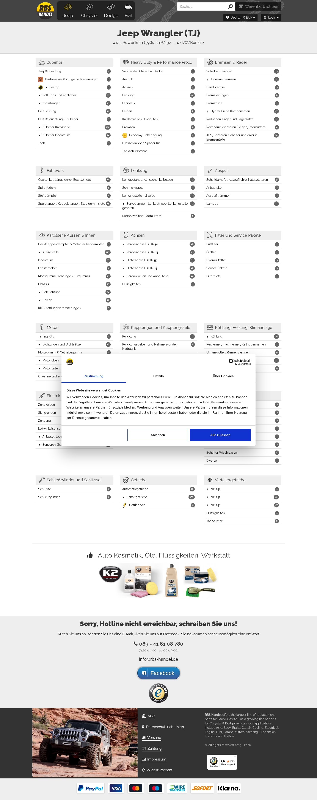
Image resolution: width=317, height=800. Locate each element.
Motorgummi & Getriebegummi (73, 352)
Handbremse (242, 87)
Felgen (157, 111)
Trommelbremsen (244, 79)
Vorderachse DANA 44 (160, 252)
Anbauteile (242, 187)
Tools (73, 143)
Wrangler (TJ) (170, 33)
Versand (153, 737)
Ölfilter (242, 252)
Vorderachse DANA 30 (160, 244)
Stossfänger (75, 103)
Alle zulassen (220, 435)
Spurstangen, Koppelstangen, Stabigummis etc (73, 203)
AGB (150, 716)
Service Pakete (242, 268)
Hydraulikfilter (242, 260)
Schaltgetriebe (160, 497)
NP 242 (244, 489)
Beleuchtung (73, 111)
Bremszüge (242, 103)
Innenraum (73, 260)
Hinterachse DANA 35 (160, 260)
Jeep (68, 15)
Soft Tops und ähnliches (75, 95)
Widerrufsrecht (159, 770)
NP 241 (244, 505)
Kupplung (157, 336)
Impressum (156, 759)
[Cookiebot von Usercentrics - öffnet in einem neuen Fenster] (232, 362)
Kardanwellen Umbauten (157, 119)
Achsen (157, 87)
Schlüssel (73, 489)
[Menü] (234, 757)
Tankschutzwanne (157, 151)
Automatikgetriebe (157, 489)
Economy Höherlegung (161, 135)
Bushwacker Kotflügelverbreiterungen (77, 79)
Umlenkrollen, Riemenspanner (242, 352)
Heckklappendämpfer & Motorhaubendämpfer (73, 244)
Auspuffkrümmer (242, 195)
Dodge (111, 15)
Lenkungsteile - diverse (157, 195)
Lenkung (157, 95)
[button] (240, 17)
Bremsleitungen (242, 95)
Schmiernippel (157, 187)
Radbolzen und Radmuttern (157, 216)
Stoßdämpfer (73, 195)
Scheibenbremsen (242, 71)
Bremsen (157, 127)
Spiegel (75, 300)
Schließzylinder (73, 497)
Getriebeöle (161, 505)
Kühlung (244, 336)
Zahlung (154, 748)
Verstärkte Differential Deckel (157, 71)
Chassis (73, 284)
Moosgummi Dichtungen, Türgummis (73, 276)
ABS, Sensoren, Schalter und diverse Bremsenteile (242, 137)
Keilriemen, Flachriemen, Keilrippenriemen (242, 344)
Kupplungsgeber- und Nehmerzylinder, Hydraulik (157, 346)
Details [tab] (158, 376)
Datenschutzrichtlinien (164, 727)
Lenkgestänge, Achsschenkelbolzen (157, 179)
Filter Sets (242, 276)
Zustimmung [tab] (94, 376)
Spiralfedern (73, 187)
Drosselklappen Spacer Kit (157, 143)
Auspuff (157, 79)
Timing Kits (73, 336)
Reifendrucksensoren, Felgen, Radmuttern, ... (242, 127)
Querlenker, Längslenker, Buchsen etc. (73, 179)
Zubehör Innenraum (75, 135)
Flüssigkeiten (157, 284)
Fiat (128, 15)
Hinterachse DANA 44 (160, 268)
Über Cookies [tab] (223, 376)
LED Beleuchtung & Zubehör (73, 119)
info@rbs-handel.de (158, 659)
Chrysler (89, 15)
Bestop (79, 87)
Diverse (242, 460)
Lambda (242, 203)
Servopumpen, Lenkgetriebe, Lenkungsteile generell (157, 206)
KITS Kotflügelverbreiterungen (73, 308)
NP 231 (244, 497)
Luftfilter (242, 244)
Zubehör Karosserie (75, 127)
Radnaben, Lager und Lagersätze (242, 119)
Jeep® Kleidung (73, 71)
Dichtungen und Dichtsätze (75, 344)
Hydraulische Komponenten (244, 111)
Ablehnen (158, 435)
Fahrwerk (157, 103)
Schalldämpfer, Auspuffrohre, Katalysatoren (242, 179)
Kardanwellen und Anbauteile (160, 276)
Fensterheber (73, 268)
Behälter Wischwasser (242, 452)
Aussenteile (75, 252)
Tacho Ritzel (242, 521)
